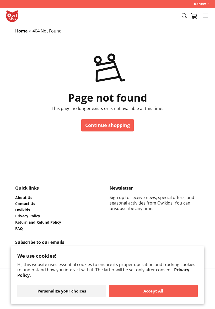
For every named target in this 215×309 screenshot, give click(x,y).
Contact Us (25, 203)
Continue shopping (107, 125)
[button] (184, 16)
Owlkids (22, 210)
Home (21, 31)
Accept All (153, 291)
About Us (23, 197)
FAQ (19, 228)
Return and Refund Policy (38, 222)
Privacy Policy (27, 216)
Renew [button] (200, 4)
